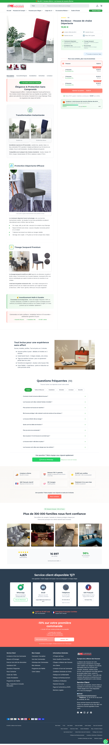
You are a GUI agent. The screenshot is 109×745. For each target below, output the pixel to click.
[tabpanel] (30, 201)
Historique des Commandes (40, 662)
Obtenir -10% (64, 639)
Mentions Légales (58, 690)
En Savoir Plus (88, 599)
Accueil (9, 10)
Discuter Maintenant (20, 599)
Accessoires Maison (62, 10)
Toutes (28, 390)
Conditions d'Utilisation (60, 681)
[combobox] (59, 6)
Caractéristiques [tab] (21, 76)
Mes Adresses (36, 665)
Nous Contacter (11, 671)
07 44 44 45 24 (66, 599)
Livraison (71, 390)
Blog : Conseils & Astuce (96, 728)
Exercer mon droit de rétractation (16, 662)
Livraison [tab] (50, 76)
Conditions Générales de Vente (62, 671)
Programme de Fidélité (13, 681)
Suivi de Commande (97, 725)
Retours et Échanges (13, 659)
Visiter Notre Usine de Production (82, 731)
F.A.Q (64, 725)
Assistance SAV (11, 665)
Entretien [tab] (42, 76)
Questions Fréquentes (13, 668)
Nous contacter (54, 496)
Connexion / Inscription (38, 656)
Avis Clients (56, 665)
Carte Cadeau (36, 671)
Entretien (61, 390)
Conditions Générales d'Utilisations (94, 735)
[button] (101, 5)
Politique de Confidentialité (61, 674)
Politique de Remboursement (61, 678)
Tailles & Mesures (39, 390)
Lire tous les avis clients (53, 560)
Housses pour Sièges (35, 10)
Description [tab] (10, 76)
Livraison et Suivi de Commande (16, 656)
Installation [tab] (32, 76)
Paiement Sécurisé (58, 684)
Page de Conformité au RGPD (61, 687)
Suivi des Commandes (38, 659)
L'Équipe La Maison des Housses (62, 662)
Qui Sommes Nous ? (68, 731)
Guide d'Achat (75, 10)
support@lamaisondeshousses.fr (43, 600)
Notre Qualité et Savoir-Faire (61, 659)
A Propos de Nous (58, 656)
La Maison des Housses (15, 725)
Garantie (80, 390)
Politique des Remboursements (77, 735)
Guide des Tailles (12, 674)
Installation (52, 390)
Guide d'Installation (12, 678)
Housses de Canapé (19, 10)
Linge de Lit (48, 10)
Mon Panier (57, 725)
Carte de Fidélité (78, 725)
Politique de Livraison (97, 731)
